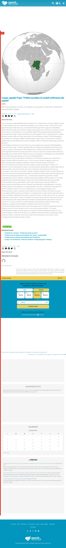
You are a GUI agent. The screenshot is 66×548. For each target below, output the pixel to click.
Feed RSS (33, 460)
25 (58, 446)
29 (33, 449)
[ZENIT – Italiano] (18, 3)
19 (7, 446)
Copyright (51, 524)
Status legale (44, 524)
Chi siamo (13, 524)
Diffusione (24, 524)
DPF (19, 524)
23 (41, 446)
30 (41, 449)
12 (7, 443)
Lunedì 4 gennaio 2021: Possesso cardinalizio (14, 478)
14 (24, 443)
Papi (2, 33)
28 (24, 449)
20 (16, 446)
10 (50, 439)
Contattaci (33, 527)
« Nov (4, 452)
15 (33, 443)
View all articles (6, 265)
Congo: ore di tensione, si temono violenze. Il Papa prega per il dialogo (28, 239)
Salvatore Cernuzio (23, 113)
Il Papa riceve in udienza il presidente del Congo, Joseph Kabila (26, 235)
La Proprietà (31, 524)
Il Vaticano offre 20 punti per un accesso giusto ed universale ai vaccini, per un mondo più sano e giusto (29, 463)
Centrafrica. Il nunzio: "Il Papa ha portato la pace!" (21, 233)
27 (16, 449)
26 (7, 449)
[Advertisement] (33, 18)
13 (16, 443)
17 (50, 443)
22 (33, 446)
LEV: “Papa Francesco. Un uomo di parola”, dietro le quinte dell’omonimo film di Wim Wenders (26, 472)
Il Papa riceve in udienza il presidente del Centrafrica (22, 237)
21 (24, 446)
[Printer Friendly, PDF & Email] (7, 227)
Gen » (8, 452)
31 (50, 449)
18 (58, 443)
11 (58, 439)
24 (50, 446)
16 (41, 443)
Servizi (37, 524)
